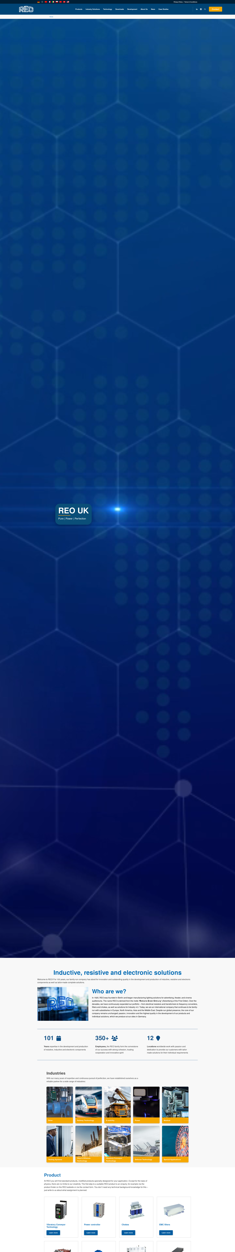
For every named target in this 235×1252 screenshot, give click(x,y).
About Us (144, 9)
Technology (107, 9)
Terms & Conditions (190, 2)
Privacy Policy (178, 2)
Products (78, 9)
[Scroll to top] (223, 1242)
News (153, 9)
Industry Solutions (93, 9)
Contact (215, 9)
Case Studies (163, 9)
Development (132, 9)
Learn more (54, 1232)
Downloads (119, 9)
